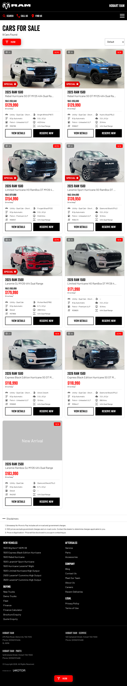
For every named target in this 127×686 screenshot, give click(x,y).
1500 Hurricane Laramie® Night (18, 566)
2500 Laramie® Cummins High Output (22, 575)
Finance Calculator (12, 609)
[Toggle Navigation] (122, 16)
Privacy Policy (72, 603)
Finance (7, 605)
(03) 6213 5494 (15, 640)
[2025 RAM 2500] (32, 256)
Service (69, 547)
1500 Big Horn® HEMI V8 (15, 547)
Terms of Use (72, 608)
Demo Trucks (10, 596)
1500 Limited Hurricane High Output (21, 570)
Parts (68, 552)
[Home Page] (16, 6)
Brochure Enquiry (12, 614)
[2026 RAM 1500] (32, 162)
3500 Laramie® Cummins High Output (22, 579)
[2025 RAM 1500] (32, 69)
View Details (18, 133)
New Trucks (9, 591)
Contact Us (71, 573)
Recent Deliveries (74, 591)
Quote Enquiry (10, 619)
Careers (69, 587)
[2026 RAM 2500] (32, 440)
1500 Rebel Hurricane (13, 557)
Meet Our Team (72, 578)
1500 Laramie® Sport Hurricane (18, 561)
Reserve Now (46, 133)
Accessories (71, 557)
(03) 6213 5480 (78, 640)
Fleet (5, 600)
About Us (70, 582)
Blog (67, 568)
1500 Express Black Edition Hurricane (22, 552)
